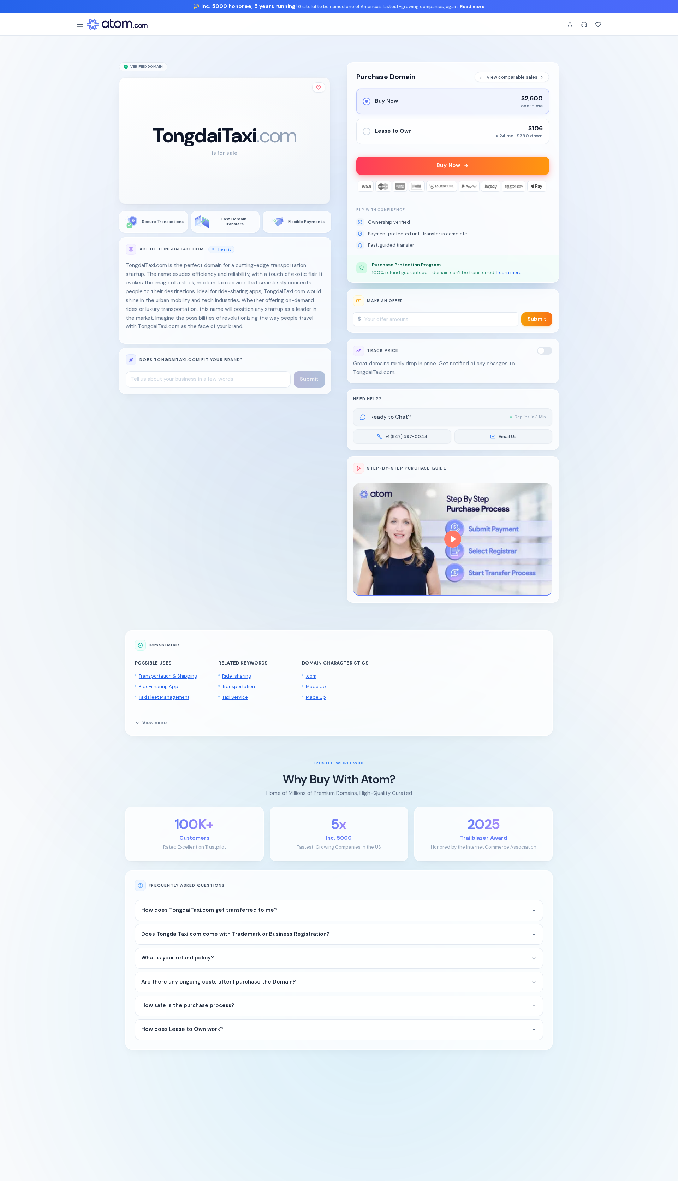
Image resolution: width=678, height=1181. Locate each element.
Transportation (238, 687)
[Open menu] (79, 24)
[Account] (570, 24)
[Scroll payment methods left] (361, 186)
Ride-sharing (236, 676)
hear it (224, 249)
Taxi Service (235, 697)
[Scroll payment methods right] (544, 186)
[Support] (584, 24)
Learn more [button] (509, 273)
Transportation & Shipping (168, 676)
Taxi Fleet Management (164, 697)
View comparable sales (512, 77)
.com (311, 676)
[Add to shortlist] (319, 87)
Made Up (316, 687)
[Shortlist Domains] (598, 24)
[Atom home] (117, 24)
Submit (537, 319)
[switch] (545, 351)
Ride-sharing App (158, 687)
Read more (472, 7)
